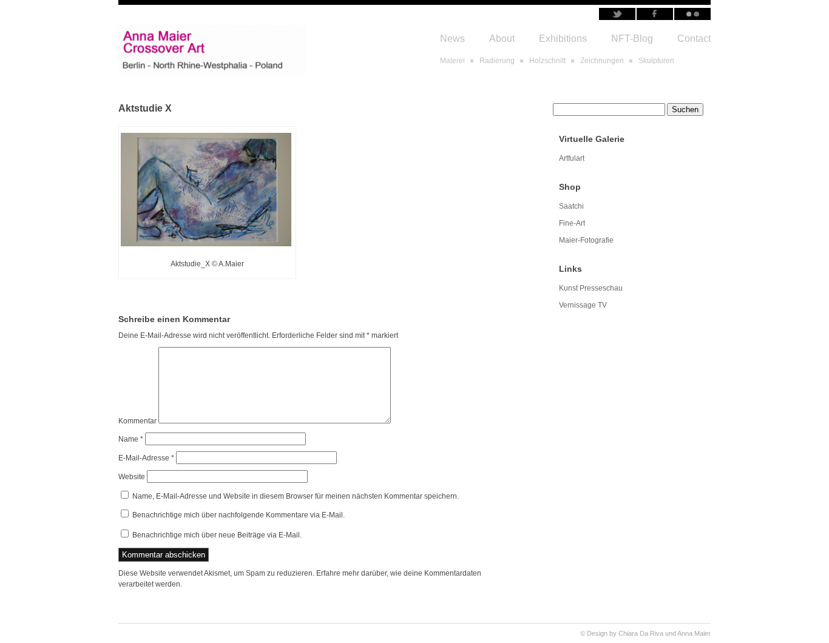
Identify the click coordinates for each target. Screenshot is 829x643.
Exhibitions (563, 38)
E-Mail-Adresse (146, 458)
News (452, 38)
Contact (694, 38)
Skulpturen (656, 60)
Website (131, 477)
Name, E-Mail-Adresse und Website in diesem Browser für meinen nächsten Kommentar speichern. (295, 496)
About (502, 38)
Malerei (452, 60)
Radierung (497, 60)
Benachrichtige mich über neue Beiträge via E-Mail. (217, 535)
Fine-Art (572, 223)
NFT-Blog (632, 38)
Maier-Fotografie (586, 240)
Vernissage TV (583, 305)
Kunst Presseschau (591, 288)
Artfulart (571, 158)
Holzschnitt (547, 60)
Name (130, 439)
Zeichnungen (602, 60)
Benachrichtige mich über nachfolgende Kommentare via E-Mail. (238, 515)
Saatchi (571, 206)
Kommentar (137, 421)
